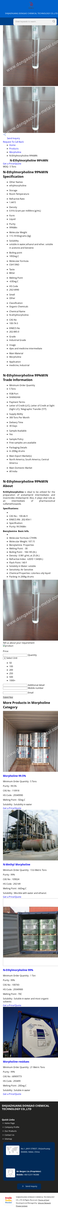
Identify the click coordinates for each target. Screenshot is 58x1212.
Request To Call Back (13, 141)
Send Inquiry (13, 138)
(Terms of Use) (43, 1200)
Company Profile (12, 1127)
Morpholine (15, 152)
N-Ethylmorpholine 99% (18, 970)
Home (12, 145)
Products (14, 148)
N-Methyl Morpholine (16, 864)
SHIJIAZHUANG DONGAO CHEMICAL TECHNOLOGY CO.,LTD (31, 13)
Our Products (11, 1131)
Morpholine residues (16, 1061)
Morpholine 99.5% (14, 775)
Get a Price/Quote (12, 163)
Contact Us (9, 1135)
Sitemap (8, 1139)
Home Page (10, 1123)
